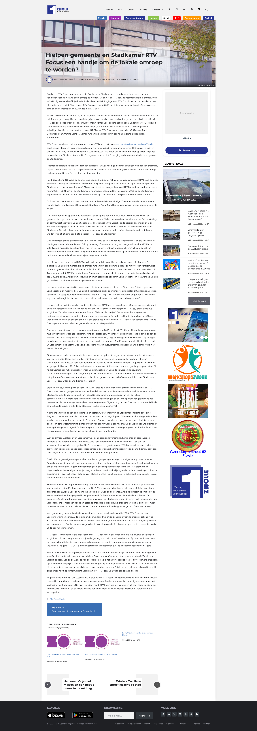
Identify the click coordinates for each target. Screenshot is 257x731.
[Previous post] (48, 685)
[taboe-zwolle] (188, 417)
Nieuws (109, 9)
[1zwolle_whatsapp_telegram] (188, 341)
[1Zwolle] (58, 10)
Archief (147, 724)
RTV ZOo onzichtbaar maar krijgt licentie (101, 654)
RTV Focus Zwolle (57, 599)
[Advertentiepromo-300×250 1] (189, 497)
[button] (206, 10)
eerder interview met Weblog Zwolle (134, 144)
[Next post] (157, 685)
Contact (156, 9)
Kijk (120, 9)
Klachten (206, 724)
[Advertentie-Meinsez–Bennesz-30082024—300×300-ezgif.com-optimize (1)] (188, 458)
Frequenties (158, 724)
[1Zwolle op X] (177, 10)
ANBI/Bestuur (182, 724)
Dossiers (143, 9)
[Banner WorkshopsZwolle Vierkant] (188, 382)
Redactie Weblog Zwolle (63, 79)
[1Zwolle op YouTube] (184, 10)
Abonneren (144, 715)
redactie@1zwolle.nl (84, 611)
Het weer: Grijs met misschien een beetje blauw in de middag (79, 685)
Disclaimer (119, 724)
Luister (130, 9)
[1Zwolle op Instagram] (191, 10)
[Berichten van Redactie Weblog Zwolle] (50, 79)
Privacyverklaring (134, 724)
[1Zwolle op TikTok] (199, 10)
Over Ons (169, 724)
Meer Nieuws (199, 301)
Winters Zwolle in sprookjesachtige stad (125, 683)
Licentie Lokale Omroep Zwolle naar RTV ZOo (63, 655)
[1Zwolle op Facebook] (169, 10)
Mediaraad (195, 724)
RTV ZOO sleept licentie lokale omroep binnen (137, 634)
